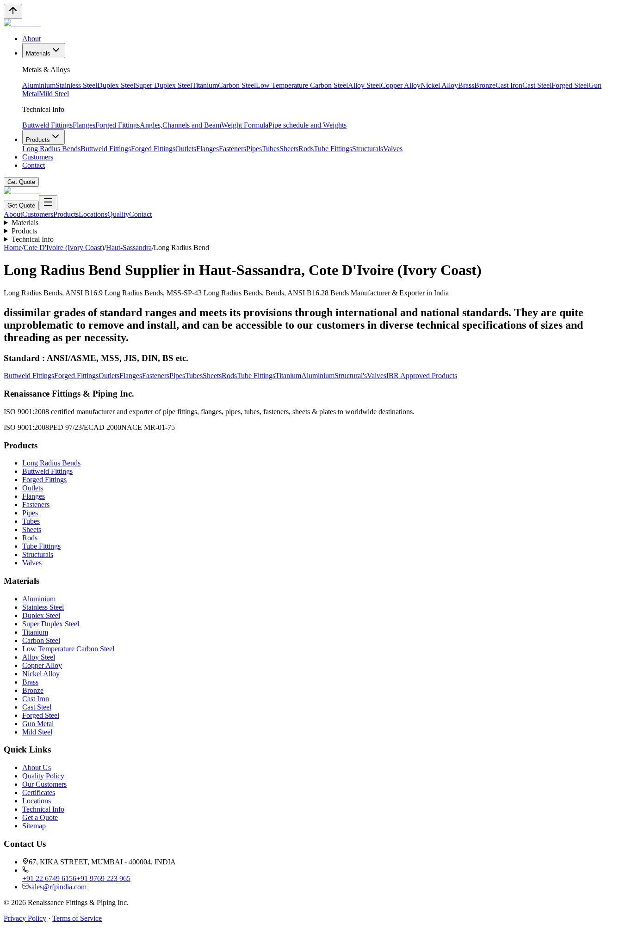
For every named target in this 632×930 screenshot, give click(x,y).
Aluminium (39, 85)
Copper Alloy (401, 85)
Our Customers (44, 784)
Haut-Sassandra (129, 247)
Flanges (84, 125)
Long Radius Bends (51, 149)
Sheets (288, 149)
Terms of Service (77, 918)
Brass (466, 85)
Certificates (38, 792)
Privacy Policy (25, 918)
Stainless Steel (76, 85)
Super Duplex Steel (163, 85)
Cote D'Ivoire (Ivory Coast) (64, 247)
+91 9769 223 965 (103, 878)
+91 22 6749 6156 (49, 878)
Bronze (485, 85)
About (31, 39)
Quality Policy (43, 776)
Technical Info (33, 239)
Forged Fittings (117, 125)
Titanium (205, 85)
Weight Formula (244, 125)
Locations (93, 214)
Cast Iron (509, 85)
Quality (118, 214)
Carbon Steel (237, 85)
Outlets (185, 149)
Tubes (270, 149)
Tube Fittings (333, 149)
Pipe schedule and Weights (307, 125)
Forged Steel (570, 85)
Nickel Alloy (439, 85)
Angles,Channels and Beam (180, 125)
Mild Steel (54, 94)
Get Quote (21, 181)
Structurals (367, 149)
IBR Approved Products (421, 375)
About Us (36, 767)
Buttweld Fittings (47, 125)
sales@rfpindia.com (58, 887)
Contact (33, 165)
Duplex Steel (116, 85)
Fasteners (232, 149)
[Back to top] (13, 11)
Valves (393, 149)
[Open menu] (48, 202)
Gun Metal (38, 724)
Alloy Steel (364, 85)
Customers (37, 157)
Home (13, 247)
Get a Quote (40, 817)
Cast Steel (536, 85)
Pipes (254, 149)
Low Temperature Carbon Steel (302, 85)
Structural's (351, 375)
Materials (38, 53)
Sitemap (34, 826)
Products (38, 139)
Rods (306, 149)
